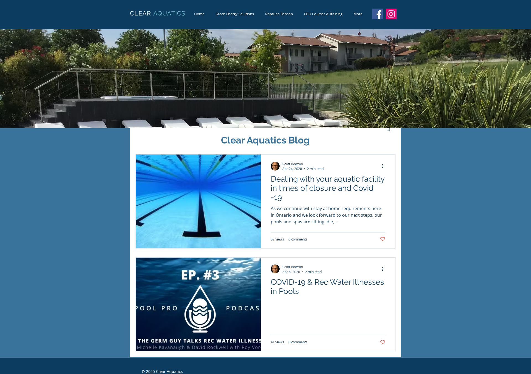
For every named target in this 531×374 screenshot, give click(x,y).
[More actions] (384, 166)
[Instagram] (391, 14)
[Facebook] (377, 14)
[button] (388, 129)
